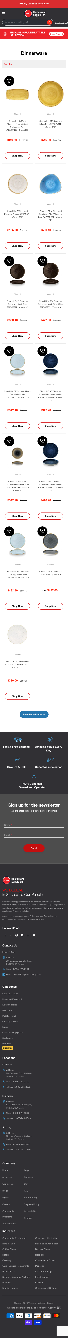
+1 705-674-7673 (21, 1144)
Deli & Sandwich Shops (46, 1243)
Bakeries (6, 1282)
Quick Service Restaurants (15, 1266)
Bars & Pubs (8, 1243)
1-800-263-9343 (22, 1118)
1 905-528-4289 (21, 1113)
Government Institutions (47, 1238)
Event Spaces (42, 1277)
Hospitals (39, 1254)
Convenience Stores (45, 1260)
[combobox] (27, 22)
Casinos (39, 1282)
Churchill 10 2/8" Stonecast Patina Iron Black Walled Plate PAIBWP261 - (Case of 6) (51, 304)
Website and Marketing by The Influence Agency (31, 1307)
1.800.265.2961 (62, 23)
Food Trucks (8, 1271)
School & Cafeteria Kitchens (16, 1277)
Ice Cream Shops (44, 1271)
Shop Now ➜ (56, 34)
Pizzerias (39, 1266)
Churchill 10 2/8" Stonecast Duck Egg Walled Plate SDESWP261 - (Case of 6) (17, 575)
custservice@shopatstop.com (26, 974)
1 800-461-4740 (22, 1149)
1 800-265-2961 (22, 1087)
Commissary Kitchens (46, 1288)
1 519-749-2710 (21, 1081)
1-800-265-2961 (21, 969)
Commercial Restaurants (14, 1238)
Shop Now (43, 3)
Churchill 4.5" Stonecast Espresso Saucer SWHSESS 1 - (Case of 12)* (17, 214)
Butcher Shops (42, 1249)
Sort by (8, 64)
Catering (6, 1260)
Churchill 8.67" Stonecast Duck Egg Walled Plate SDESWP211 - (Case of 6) (17, 394)
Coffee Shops (9, 1249)
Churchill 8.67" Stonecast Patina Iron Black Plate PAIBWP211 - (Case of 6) (17, 304)
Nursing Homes (10, 1288)
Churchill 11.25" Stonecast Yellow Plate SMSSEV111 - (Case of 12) (50, 124)
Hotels (5, 1254)
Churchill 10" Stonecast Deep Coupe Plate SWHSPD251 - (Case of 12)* (17, 665)
